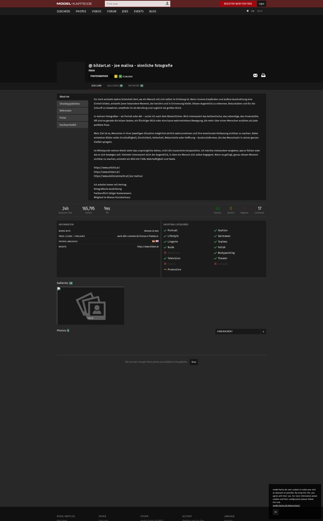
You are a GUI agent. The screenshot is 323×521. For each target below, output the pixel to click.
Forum (111, 11)
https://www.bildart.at (148, 246)
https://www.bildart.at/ (107, 171)
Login (261, 3)
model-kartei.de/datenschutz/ (286, 505)
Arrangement (225, 331)
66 (217, 210)
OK (276, 512)
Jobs (125, 11)
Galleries (114, 85)
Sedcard (96, 85)
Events (139, 11)
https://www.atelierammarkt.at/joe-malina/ (118, 176)
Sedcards (63, 11)
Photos (81, 11)
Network (135, 85)
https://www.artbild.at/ (107, 167)
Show (194, 362)
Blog (152, 11)
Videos (96, 11)
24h (65, 210)
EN (252, 11)
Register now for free (238, 3)
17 (259, 210)
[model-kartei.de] (74, 3)
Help (259, 11)
